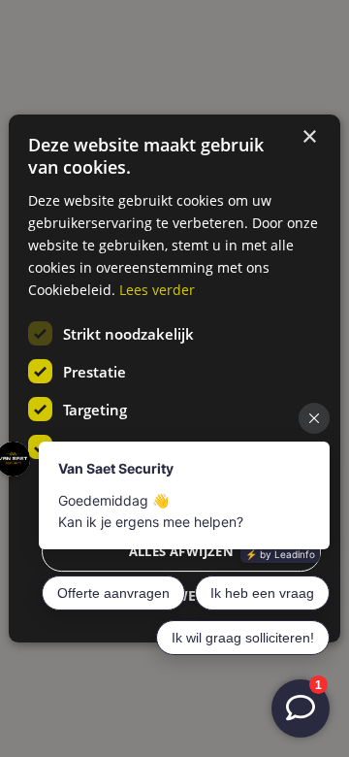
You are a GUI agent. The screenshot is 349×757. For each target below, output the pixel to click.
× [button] (308, 137)
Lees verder (157, 289)
